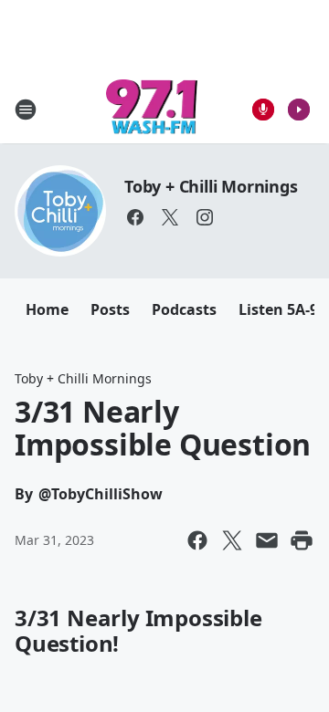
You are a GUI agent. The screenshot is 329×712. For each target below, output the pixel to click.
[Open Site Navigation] (26, 109)
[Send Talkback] (263, 109)
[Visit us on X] (170, 217)
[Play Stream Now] (299, 109)
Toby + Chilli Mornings (211, 186)
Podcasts (184, 309)
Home (47, 309)
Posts (110, 309)
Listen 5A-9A (283, 309)
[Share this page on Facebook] (197, 540)
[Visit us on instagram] (205, 217)
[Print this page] (301, 540)
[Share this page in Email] (267, 540)
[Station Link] (152, 109)
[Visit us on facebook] (135, 217)
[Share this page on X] (232, 540)
